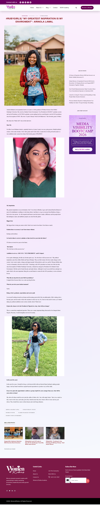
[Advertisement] (84, 26)
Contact (55, 7)
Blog (47, 7)
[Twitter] (9, 490)
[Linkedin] (25, 2)
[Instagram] (23, 2)
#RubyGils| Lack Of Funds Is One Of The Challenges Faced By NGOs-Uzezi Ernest (34, 443)
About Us (38, 7)
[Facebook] (20, 2)
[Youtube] (30, 2)
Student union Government (13, 415)
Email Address (69, 476)
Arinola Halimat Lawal (12, 409)
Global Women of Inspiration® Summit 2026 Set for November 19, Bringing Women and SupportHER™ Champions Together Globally (81, 83)
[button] (40, 7)
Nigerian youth (10, 412)
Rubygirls (25, 15)
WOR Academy (64, 7)
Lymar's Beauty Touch (29, 409)
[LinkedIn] (12, 490)
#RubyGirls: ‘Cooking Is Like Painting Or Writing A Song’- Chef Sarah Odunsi (55, 443)
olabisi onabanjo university (26, 412)
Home (32, 7)
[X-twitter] (28, 2)
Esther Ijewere (44, 15)
